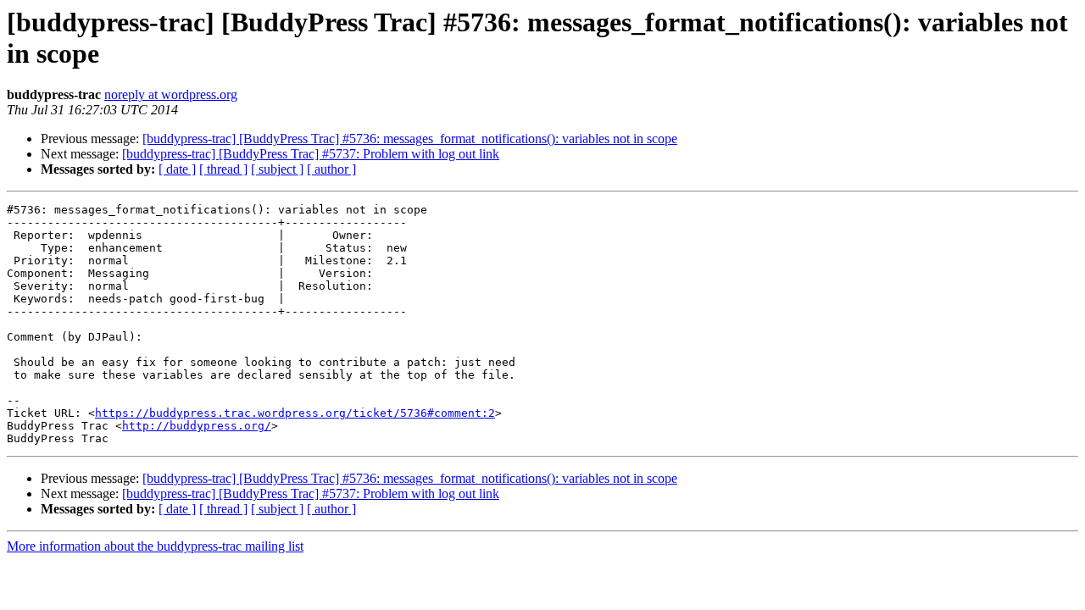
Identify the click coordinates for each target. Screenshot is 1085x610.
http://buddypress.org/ (196, 425)
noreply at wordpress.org (170, 94)
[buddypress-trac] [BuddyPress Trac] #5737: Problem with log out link (310, 154)
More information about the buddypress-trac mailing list (155, 546)
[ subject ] (277, 169)
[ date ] (177, 169)
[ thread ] (223, 169)
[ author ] (331, 169)
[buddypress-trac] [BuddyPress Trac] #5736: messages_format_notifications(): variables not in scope (409, 138)
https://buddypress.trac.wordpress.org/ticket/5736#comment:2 (295, 413)
